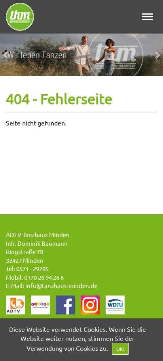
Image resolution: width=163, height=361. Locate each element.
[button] (12, 55)
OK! (120, 349)
